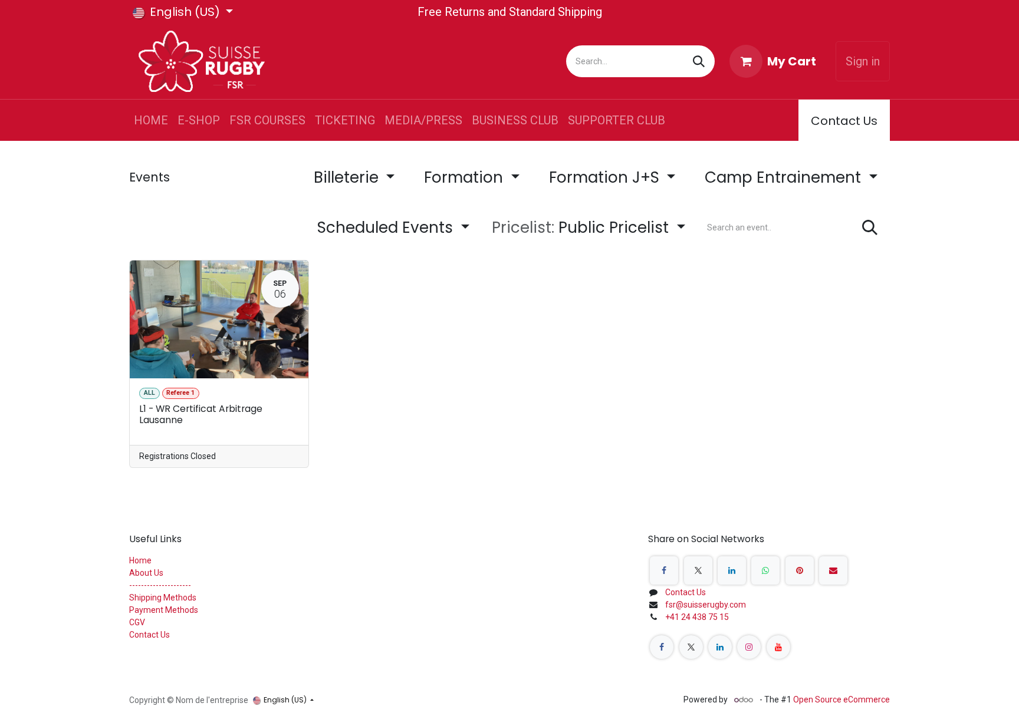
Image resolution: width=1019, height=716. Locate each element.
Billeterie (348, 177)
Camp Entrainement (785, 177)
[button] (589, 227)
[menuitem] (151, 120)
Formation (465, 177)
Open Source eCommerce (841, 699)
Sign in (863, 61)
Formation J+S (606, 177)
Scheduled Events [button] (387, 227)
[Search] (699, 61)
